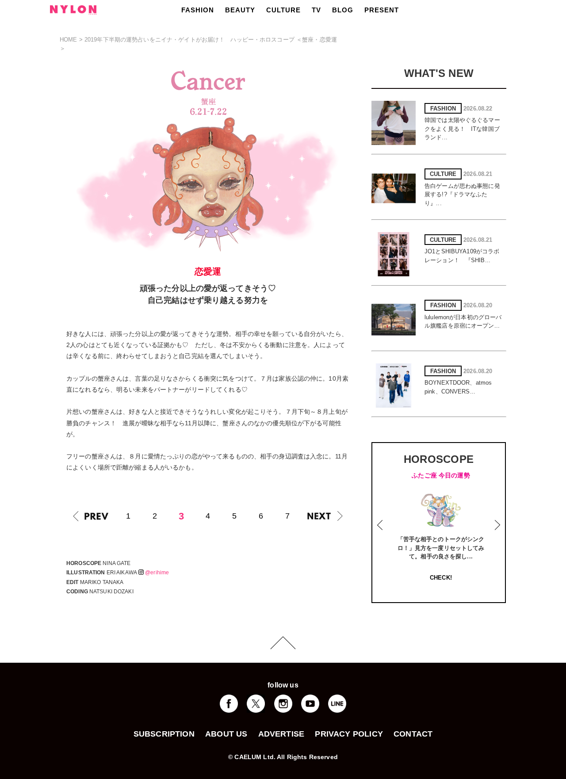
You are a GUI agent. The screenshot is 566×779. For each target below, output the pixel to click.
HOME (68, 39)
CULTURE (283, 10)
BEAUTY (240, 10)
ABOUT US (226, 733)
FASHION (197, 10)
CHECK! (441, 577)
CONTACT (413, 733)
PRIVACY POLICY (349, 733)
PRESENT (381, 10)
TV (316, 10)
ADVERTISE (281, 733)
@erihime (157, 572)
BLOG (342, 10)
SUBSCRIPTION (164, 733)
